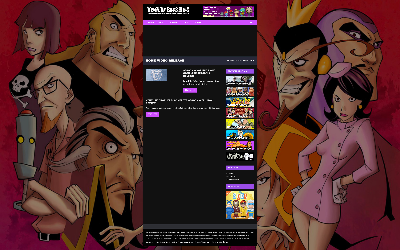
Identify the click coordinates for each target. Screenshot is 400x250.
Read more (189, 90)
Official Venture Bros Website (182, 242)
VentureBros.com (232, 180)
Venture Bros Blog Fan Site (158, 232)
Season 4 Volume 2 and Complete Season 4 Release (199, 73)
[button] (251, 22)
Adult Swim (230, 174)
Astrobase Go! (231, 177)
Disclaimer (149, 242)
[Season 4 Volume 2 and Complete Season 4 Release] (156, 75)
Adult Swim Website (163, 242)
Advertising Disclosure (220, 242)
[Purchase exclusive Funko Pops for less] (228, 16)
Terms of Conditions (202, 242)
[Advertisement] (200, 40)
